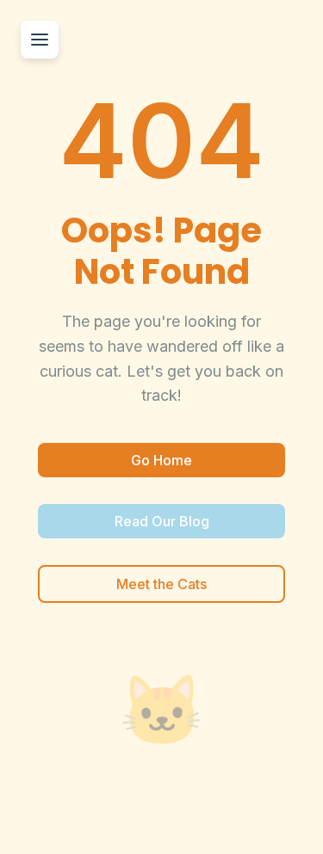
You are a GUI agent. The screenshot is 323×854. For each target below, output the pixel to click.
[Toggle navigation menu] (40, 39)
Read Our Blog (162, 521)
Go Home (161, 460)
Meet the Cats (161, 584)
